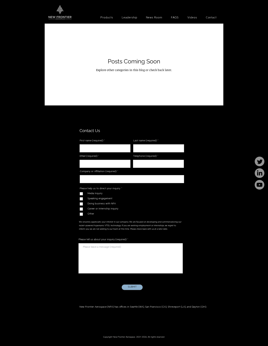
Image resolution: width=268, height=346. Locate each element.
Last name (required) (145, 140)
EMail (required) (88, 156)
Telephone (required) (145, 156)
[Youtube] (259, 185)
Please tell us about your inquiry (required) (103, 239)
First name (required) (91, 140)
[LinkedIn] (259, 173)
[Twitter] (259, 161)
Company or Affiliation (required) (98, 171)
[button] (106, 17)
